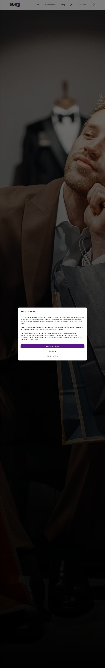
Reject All (52, 351)
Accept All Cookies (52, 346)
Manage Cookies (52, 356)
